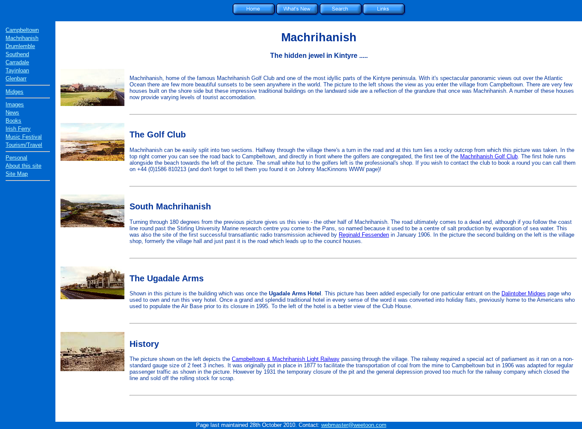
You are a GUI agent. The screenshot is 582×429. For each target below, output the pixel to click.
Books (13, 120)
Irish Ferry (18, 129)
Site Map (17, 174)
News (12, 112)
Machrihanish (22, 38)
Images (15, 104)
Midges (14, 92)
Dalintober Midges (523, 293)
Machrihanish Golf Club (489, 156)
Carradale (17, 62)
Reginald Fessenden (364, 235)
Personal (16, 157)
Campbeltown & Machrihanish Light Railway (286, 359)
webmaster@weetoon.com (353, 425)
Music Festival (24, 137)
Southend (17, 54)
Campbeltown (22, 30)
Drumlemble (20, 46)
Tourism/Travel (24, 145)
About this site (23, 166)
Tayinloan (17, 70)
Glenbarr (16, 78)
